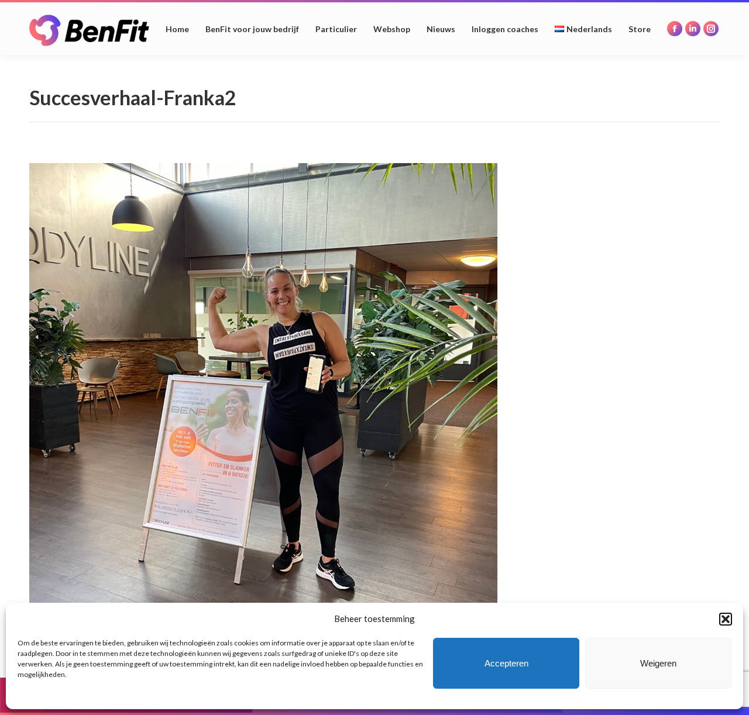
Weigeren (658, 663)
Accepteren (506, 663)
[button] (725, 619)
